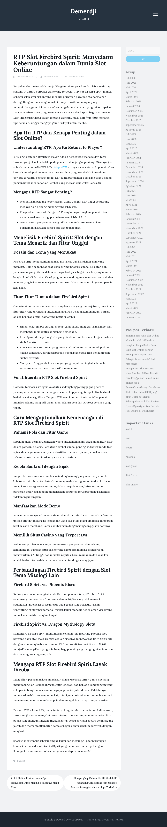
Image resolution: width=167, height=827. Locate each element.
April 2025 (131, 148)
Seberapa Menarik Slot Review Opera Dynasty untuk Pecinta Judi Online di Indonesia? (142, 406)
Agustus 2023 (133, 242)
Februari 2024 (133, 214)
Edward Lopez (51, 76)
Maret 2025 (132, 153)
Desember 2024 (134, 167)
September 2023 (135, 237)
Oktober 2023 (133, 233)
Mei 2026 (131, 87)
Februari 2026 (133, 101)
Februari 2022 (133, 312)
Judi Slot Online (76, 76)
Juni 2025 (131, 139)
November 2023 (134, 228)
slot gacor (131, 466)
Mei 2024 (131, 200)
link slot (21, 761)
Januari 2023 (133, 275)
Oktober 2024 (133, 176)
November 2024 (134, 172)
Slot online (132, 484)
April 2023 (131, 261)
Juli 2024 (131, 190)
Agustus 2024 (133, 186)
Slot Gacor (131, 475)
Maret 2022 (132, 308)
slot (128, 438)
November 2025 (134, 115)
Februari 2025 (134, 157)
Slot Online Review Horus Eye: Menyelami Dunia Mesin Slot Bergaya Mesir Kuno (35, 783)
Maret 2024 (132, 209)
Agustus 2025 (133, 129)
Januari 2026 (133, 106)
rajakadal (130, 456)
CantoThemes (114, 819)
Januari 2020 (133, 317)
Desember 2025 (134, 111)
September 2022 (135, 294)
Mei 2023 (131, 256)
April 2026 (131, 92)
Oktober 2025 (133, 120)
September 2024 (135, 181)
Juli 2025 (131, 134)
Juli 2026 (131, 78)
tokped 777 (60, 167)
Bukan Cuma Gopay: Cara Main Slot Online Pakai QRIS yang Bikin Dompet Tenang (143, 392)
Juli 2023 (130, 247)
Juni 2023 (131, 251)
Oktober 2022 (133, 289)
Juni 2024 (131, 195)
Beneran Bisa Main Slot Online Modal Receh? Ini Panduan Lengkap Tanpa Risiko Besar (142, 340)
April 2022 (131, 303)
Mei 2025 (131, 143)
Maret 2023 (132, 265)
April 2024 (131, 204)
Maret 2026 (132, 96)
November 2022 (134, 284)
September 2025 (135, 125)
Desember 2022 (134, 279)
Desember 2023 (134, 223)
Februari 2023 (133, 270)
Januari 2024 (133, 219)
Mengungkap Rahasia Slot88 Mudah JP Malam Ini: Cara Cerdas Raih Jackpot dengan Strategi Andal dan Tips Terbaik (94, 783)
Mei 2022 (131, 298)
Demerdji (83, 11)
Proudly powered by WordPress (63, 819)
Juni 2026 (131, 82)
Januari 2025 (133, 162)
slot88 (129, 429)
